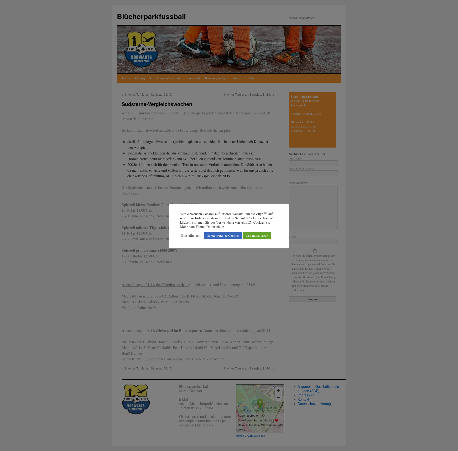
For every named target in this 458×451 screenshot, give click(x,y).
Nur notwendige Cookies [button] (223, 235)
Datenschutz (215, 227)
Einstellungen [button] (190, 235)
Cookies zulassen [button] (257, 235)
